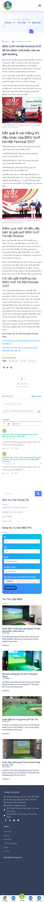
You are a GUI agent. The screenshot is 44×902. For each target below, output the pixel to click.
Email (6, 557)
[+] (31, 411)
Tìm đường (5, 900)
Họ (5, 537)
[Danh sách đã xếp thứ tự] (15, 411)
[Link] (26, 411)
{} (29, 411)
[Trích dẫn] (20, 411)
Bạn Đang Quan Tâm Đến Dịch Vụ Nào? (20, 577)
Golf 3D (13, 900)
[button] (40, 5)
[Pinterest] (18, 820)
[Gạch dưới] (9, 411)
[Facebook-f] (6, 820)
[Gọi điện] (22, 897)
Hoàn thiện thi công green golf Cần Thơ (20, 719)
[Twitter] (14, 820)
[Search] (38, 493)
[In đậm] (4, 411)
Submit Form (10, 588)
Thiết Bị (31, 900)
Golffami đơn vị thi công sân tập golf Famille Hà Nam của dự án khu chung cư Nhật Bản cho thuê (21, 459)
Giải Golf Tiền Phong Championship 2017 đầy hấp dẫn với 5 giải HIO (20, 436)
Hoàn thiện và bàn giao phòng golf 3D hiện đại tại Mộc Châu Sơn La (21, 629)
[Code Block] (23, 411)
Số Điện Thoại (9, 567)
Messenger (39, 900)
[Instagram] (10, 820)
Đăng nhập (37, 396)
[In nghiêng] (7, 411)
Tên (5, 547)
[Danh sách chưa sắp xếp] (18, 411)
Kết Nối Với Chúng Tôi (13, 857)
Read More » (6, 645)
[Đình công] (12, 411)
